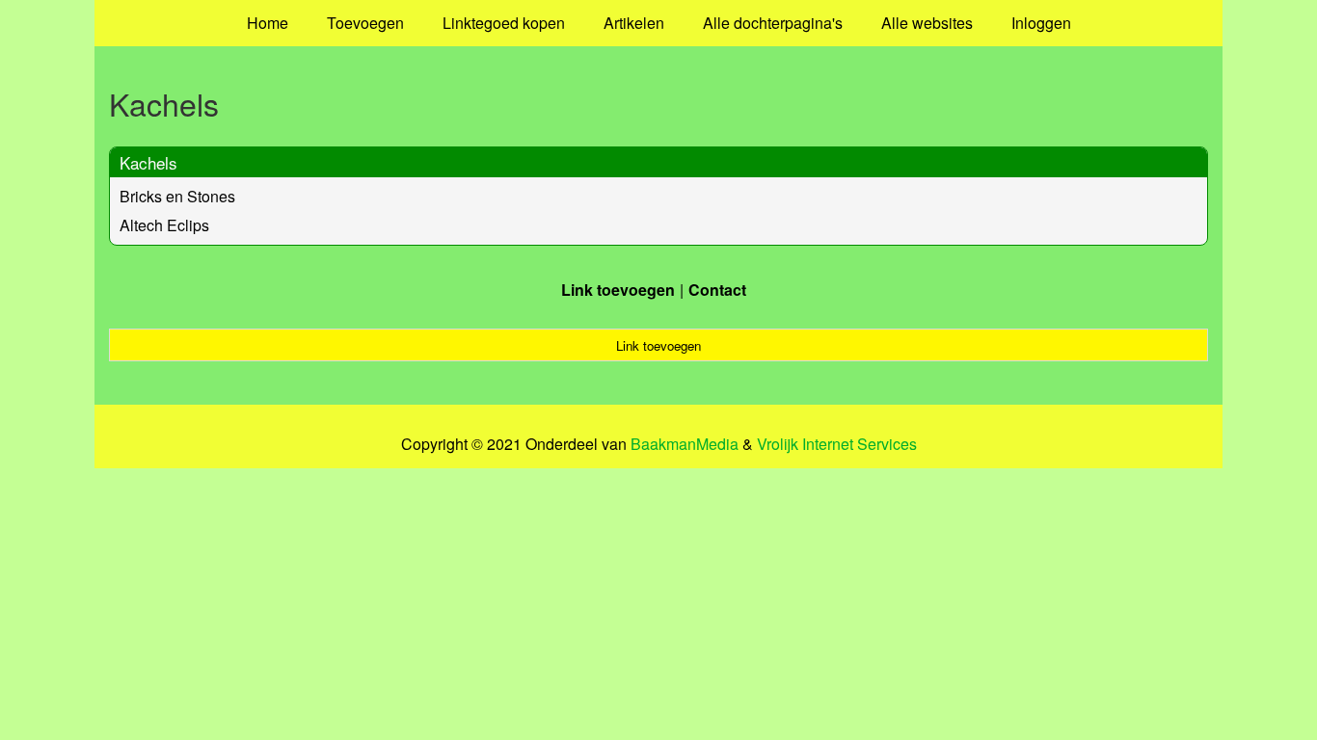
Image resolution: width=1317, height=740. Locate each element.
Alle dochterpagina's (773, 23)
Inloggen (1041, 23)
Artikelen (634, 23)
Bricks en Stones (177, 196)
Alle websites (927, 23)
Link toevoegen (618, 289)
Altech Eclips (164, 225)
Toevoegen (365, 23)
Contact (717, 289)
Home (267, 23)
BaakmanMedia (685, 444)
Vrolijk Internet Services (837, 444)
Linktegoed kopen (504, 23)
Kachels (148, 162)
